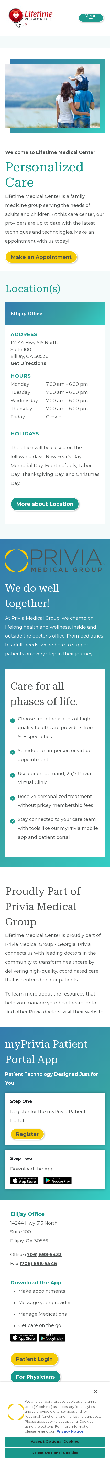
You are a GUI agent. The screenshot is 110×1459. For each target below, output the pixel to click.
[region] (55, 1420)
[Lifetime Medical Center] (31, 17)
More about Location (44, 504)
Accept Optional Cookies (55, 1441)
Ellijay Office (26, 313)
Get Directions (28, 363)
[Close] (95, 1391)
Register (27, 1134)
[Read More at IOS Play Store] (23, 1337)
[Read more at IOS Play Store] (24, 1180)
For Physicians (35, 1377)
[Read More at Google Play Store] (52, 1337)
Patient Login (34, 1359)
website (94, 1012)
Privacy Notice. (70, 1431)
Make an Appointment (41, 257)
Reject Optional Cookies (55, 1453)
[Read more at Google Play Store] (57, 1180)
